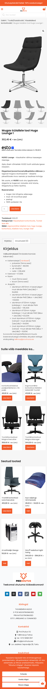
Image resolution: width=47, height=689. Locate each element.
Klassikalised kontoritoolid (24, 221)
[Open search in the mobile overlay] (23, 15)
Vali (28, 511)
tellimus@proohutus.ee (24, 339)
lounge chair (29, 229)
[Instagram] (13, 594)
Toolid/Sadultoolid (16, 20)
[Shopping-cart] (40, 594)
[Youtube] (33, 594)
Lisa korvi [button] (7, 398)
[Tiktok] (27, 594)
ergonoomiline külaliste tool (18, 226)
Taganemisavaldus (23, 609)
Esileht (3, 20)
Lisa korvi (15, 209)
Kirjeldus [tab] (8, 241)
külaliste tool (17, 229)
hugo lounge (36, 226)
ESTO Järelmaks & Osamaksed (23, 618)
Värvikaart (24, 260)
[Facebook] (20, 594)
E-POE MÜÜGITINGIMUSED (23, 612)
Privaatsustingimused (23, 615)
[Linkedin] (7, 594)
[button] (43, 31)
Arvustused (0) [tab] (21, 241)
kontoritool (6, 229)
